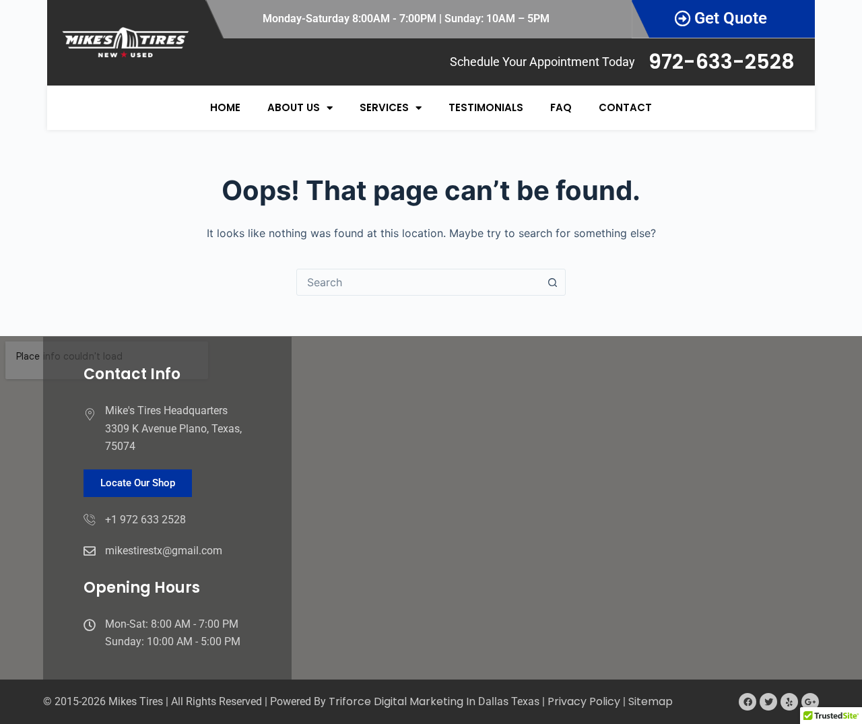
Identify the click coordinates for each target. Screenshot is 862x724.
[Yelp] (789, 702)
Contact (625, 107)
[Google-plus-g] (810, 702)
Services (384, 107)
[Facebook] (747, 702)
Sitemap (650, 701)
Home (225, 107)
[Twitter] (768, 702)
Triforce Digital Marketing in (403, 701)
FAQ (561, 107)
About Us (293, 107)
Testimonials (486, 107)
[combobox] (418, 282)
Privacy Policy (584, 701)
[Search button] (552, 282)
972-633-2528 (722, 61)
